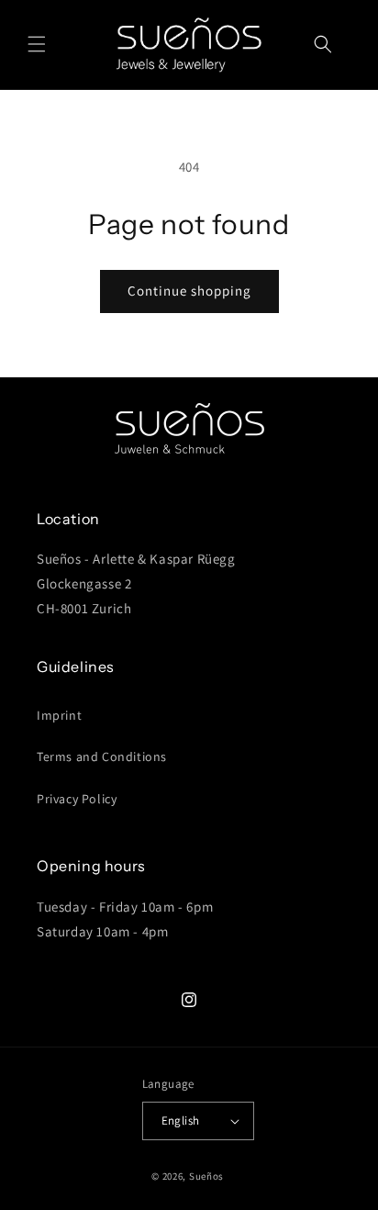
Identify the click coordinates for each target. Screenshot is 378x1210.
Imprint (59, 715)
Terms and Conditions (102, 756)
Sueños (206, 1176)
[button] (37, 44)
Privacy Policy (77, 798)
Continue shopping (189, 290)
